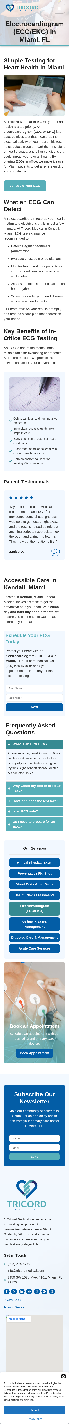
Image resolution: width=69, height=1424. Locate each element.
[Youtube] (29, 1291)
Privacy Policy (35, 1419)
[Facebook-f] (7, 1291)
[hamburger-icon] (59, 8)
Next (34, 707)
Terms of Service (14, 1307)
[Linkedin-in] (22, 1291)
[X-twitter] (14, 1291)
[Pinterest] (44, 1291)
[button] (63, 1376)
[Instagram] (37, 1291)
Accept (34, 1410)
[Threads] (52, 1291)
